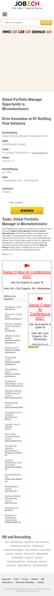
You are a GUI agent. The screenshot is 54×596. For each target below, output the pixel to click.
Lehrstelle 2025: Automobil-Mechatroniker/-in (12, 448)
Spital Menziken (17, 557)
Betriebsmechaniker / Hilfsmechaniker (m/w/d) (13, 498)
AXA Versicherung (42, 542)
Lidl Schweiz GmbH (40, 565)
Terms (16, 579)
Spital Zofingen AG (24, 565)
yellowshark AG (38, 546)
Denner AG (29, 557)
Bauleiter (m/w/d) (11, 348)
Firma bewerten (40, 152)
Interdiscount (32, 561)
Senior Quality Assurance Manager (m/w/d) (12, 436)
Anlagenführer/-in (11, 508)
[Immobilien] (10, 31)
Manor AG (38, 557)
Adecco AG (43, 561)
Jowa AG (9, 553)
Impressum (6, 579)
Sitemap (40, 582)
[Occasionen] (24, 31)
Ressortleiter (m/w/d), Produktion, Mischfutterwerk (13, 414)
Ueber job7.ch (7, 582)
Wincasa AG (11, 565)
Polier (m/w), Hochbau (13, 314)
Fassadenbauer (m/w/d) (11, 358)
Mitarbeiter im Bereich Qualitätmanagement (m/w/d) (13, 393)
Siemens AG (29, 542)
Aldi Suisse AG (29, 553)
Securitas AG (45, 549)
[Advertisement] (27, 61)
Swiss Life (18, 553)
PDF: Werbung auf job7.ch (30, 591)
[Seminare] (41, 31)
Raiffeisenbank (42, 553)
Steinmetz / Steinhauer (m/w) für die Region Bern (13, 326)
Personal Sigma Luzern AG (20, 546)
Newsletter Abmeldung (25, 582)
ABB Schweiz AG (16, 542)
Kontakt (34, 579)
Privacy (25, 579)
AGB (42, 579)
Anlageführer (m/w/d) (13, 307)
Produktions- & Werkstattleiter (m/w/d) (14, 382)
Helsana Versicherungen (16, 561)
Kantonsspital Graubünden (13, 549)
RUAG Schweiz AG (32, 549)
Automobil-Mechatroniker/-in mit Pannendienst (13, 462)
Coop (7, 542)
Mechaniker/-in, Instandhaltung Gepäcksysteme (11, 517)
